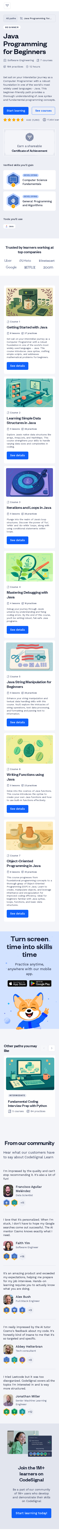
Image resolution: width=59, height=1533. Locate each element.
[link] (43, 111)
